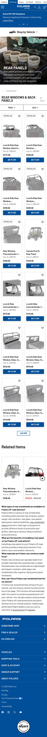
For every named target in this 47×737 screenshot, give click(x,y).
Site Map (5, 690)
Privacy (4, 695)
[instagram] (9, 712)
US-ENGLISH (7, 638)
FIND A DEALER (9, 632)
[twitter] (15, 712)
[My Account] (39, 7)
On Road (29, 2)
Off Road (12, 2)
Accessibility (7, 706)
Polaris (4, 2)
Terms (4, 702)
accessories (18, 610)
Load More (23, 433)
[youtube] (21, 712)
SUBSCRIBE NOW (10, 625)
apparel (31, 610)
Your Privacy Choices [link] (10, 698)
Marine (38, 2)
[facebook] (3, 712)
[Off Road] (23, 7)
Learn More (8, 20)
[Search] (35, 7)
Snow (21, 2)
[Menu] (2, 7)
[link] (23, 652)
